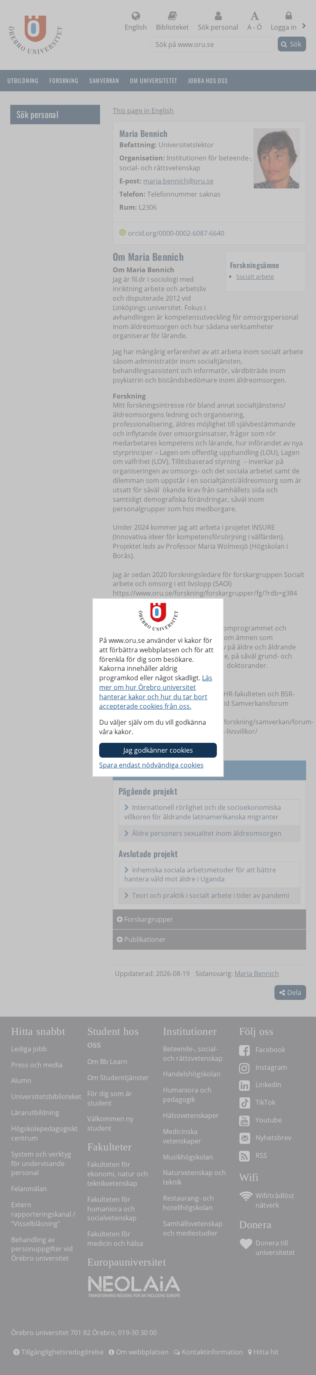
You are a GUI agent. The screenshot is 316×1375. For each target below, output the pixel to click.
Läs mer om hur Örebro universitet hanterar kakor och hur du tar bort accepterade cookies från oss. (155, 692)
